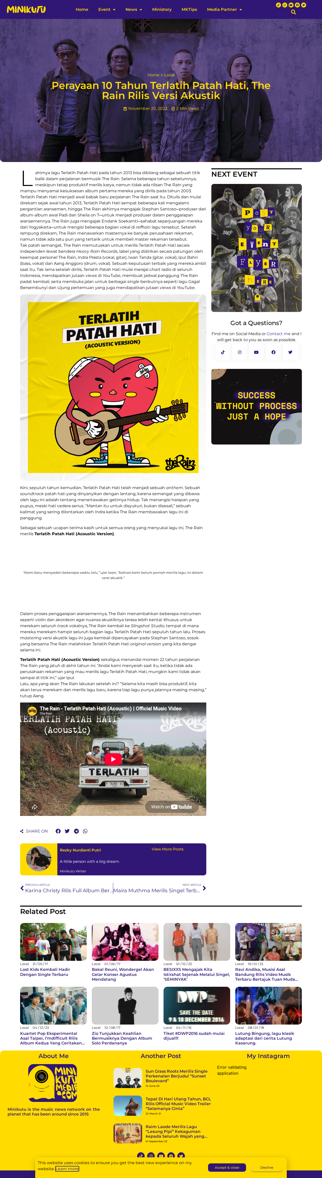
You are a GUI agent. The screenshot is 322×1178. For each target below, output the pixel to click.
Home (82, 9)
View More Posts (168, 849)
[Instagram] (284, 5)
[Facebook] (297, 5)
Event (104, 9)
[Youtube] (291, 5)
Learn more (67, 1168)
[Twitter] (303, 5)
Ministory (162, 9)
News (131, 9)
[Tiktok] (278, 5)
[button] (293, 12)
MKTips (189, 9)
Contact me (279, 333)
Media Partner (222, 9)
